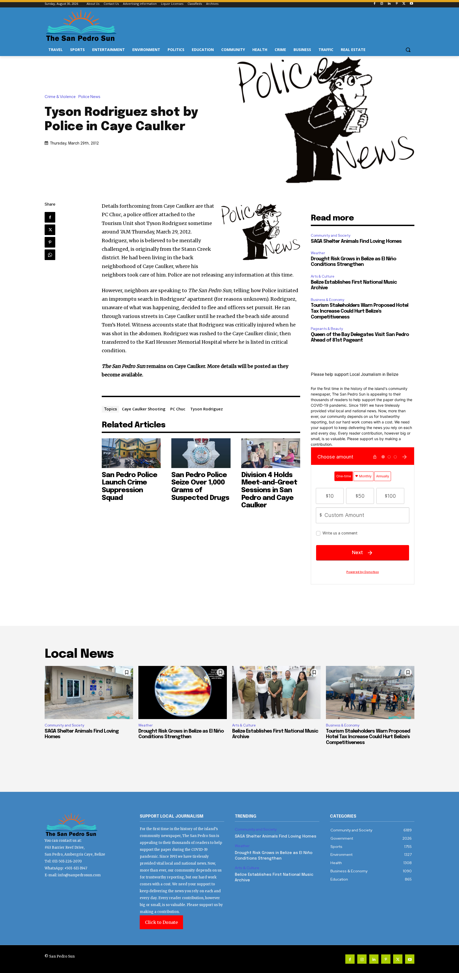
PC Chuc (177, 408)
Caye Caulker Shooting (143, 408)
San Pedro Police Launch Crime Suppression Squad (129, 486)
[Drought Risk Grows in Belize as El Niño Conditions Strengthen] (182, 692)
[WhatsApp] (50, 254)
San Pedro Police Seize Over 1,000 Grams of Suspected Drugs (200, 486)
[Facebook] (374, 4)
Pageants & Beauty (327, 328)
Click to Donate (161, 922)
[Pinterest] (397, 4)
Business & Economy (327, 300)
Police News (89, 97)
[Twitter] (404, 4)
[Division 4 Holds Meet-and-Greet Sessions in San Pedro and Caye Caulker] (270, 453)
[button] (408, 49)
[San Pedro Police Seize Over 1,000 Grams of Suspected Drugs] (201, 453)
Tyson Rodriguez (206, 408)
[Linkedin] (389, 4)
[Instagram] (382, 4)
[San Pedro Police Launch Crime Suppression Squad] (131, 453)
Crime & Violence (60, 97)
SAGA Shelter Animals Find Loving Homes (356, 241)
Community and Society (330, 235)
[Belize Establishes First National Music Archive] (276, 692)
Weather (318, 253)
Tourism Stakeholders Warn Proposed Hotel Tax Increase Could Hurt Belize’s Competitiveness (359, 311)
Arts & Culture (322, 276)
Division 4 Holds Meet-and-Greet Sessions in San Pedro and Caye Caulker (269, 490)
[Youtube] (411, 4)
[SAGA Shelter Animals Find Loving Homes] (89, 692)
